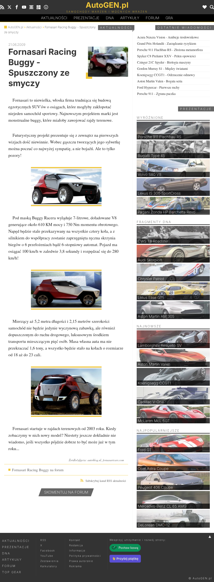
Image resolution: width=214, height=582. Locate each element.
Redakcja (76, 545)
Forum (152, 18)
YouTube (46, 555)
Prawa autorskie (81, 561)
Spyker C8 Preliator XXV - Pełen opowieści (166, 56)
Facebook (47, 550)
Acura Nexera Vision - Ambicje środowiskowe (168, 37)
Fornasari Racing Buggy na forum (38, 469)
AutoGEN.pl (15, 27)
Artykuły (129, 18)
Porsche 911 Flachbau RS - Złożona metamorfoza (170, 49)
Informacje (77, 550)
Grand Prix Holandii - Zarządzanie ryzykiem (166, 43)
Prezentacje (86, 18)
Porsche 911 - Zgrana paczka (156, 93)
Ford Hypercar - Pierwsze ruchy (158, 87)
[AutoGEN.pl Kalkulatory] (39, 7)
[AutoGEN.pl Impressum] (46, 7)
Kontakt (74, 540)
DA (110, 18)
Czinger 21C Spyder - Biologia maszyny (164, 62)
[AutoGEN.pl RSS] (2, 7)
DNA (6, 553)
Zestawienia (49, 561)
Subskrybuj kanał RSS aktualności (105, 481)
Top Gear (12, 572)
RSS (43, 540)
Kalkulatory (48, 566)
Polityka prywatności (85, 555)
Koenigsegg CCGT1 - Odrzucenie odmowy (166, 75)
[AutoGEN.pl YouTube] (24, 7)
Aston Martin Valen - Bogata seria (159, 81)
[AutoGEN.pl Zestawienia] (31, 7)
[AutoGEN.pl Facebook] (17, 7)
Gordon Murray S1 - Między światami (162, 68)
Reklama (75, 566)
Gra (169, 18)
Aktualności (54, 18)
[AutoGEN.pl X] (9, 7)
